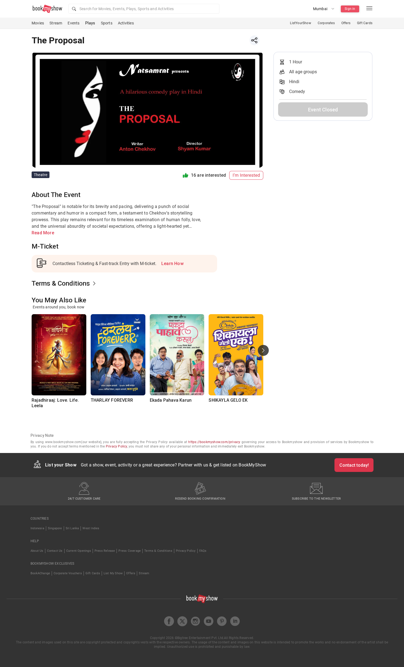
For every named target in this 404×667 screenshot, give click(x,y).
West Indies (90, 528)
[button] (143, 9)
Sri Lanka (72, 528)
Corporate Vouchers (68, 573)
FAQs (203, 551)
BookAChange (40, 573)
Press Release (105, 551)
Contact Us (55, 551)
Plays (90, 23)
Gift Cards (364, 23)
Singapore (55, 528)
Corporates (326, 23)
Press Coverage (129, 551)
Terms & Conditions (158, 551)
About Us (37, 551)
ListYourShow (300, 23)
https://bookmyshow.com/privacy (214, 442)
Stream (55, 23)
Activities (126, 23)
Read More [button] (43, 232)
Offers (345, 23)
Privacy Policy (116, 446)
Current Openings (78, 551)
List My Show (113, 573)
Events (73, 23)
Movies (38, 23)
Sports (106, 23)
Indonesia (37, 528)
